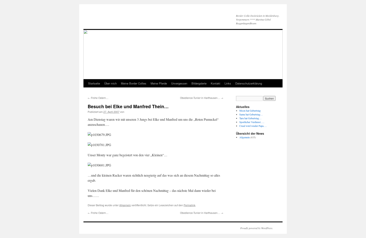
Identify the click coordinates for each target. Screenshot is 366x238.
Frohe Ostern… (98, 98)
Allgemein (125, 205)
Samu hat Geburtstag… (251, 114)
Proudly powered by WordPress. (256, 228)
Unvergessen (179, 83)
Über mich (110, 83)
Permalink (189, 205)
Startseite (94, 83)
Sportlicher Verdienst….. (251, 122)
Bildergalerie (199, 83)
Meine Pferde (159, 83)
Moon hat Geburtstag (250, 110)
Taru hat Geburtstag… (250, 118)
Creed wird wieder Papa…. (253, 125)
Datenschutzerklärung (248, 83)
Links (228, 83)
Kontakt (215, 83)
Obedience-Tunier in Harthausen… (201, 98)
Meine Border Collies (133, 83)
